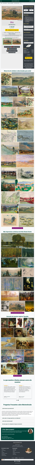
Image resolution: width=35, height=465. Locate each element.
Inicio (1, 3)
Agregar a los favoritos (16, 46)
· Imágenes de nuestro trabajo (16, 452)
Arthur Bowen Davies (16, 3)
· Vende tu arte (14, 450)
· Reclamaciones (3, 454)
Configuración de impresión (12, 30)
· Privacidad (2, 452)
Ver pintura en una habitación (12, 50)
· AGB (2, 451)
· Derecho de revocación (4, 453)
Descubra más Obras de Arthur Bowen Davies (17, 312)
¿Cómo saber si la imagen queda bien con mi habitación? (11, 418)
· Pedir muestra (14, 454)
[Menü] (1, 1)
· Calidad (14, 451)
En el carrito (29, 57)
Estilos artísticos (5, 3)
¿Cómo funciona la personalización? (8, 408)
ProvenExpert (8, 396)
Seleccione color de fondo (12, 48)
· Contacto (2, 449)
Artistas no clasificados (10, 3)
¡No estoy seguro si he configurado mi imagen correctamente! (12, 424)
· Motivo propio (14, 449)
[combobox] (29, 13)
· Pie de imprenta (3, 450)
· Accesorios (14, 453)
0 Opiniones (13, 52)
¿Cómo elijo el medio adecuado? (7, 421)
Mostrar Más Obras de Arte (17, 375)
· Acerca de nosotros (3, 455)
